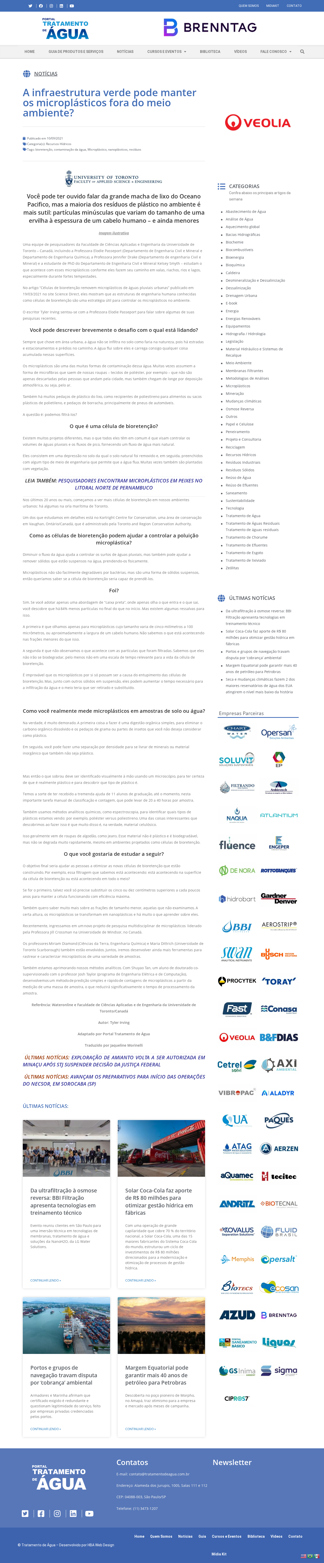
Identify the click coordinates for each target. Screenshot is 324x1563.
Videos (276, 1536)
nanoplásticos (118, 149)
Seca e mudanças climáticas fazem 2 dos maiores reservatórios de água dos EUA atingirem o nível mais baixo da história (260, 685)
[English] (303, 1555)
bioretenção (43, 149)
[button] (118, 28)
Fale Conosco (273, 52)
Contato (294, 6)
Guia (202, 1536)
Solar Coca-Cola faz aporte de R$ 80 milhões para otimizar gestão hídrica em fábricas (159, 1201)
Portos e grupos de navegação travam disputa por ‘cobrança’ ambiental (63, 1375)
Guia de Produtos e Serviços (76, 52)
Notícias (125, 52)
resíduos (135, 149)
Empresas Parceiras (241, 713)
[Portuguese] (310, 1555)
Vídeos (240, 52)
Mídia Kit (219, 1554)
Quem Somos (249, 6)
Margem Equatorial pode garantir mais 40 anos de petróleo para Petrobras (156, 1375)
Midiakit (272, 6)
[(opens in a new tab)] (210, 27)
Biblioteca (210, 52)
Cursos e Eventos (164, 52)
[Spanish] (317, 1555)
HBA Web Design (101, 1545)
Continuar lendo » (45, 1280)
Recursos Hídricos (58, 144)
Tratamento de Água (38, 1545)
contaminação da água (70, 149)
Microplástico (97, 149)
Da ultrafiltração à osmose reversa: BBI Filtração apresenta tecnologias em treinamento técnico (63, 1201)
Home (30, 52)
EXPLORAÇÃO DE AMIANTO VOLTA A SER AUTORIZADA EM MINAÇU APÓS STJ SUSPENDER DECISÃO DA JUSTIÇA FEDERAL (114, 1061)
